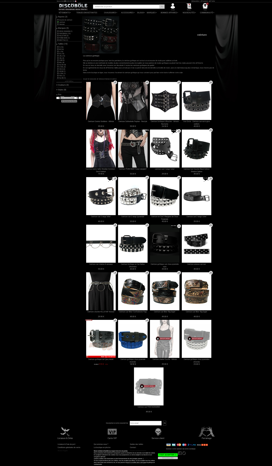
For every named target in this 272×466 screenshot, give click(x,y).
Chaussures (110, 12)
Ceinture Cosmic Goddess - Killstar (101, 121)
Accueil (85, 79)
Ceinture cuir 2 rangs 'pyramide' (132, 217)
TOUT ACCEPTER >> (167, 455)
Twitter (212, 1)
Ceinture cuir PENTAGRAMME (149, 407)
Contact (133, 447)
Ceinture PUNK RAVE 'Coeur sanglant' (133, 169)
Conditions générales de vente (69, 447)
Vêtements (64, 12)
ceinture (114, 79)
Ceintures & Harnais (104, 79)
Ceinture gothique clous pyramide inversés (132, 360)
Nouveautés (189, 12)
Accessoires (127, 12)
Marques (151, 12)
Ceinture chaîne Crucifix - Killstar (165, 359)
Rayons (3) (61, 17)
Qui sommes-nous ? (101, 444)
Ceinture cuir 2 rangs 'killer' (101, 217)
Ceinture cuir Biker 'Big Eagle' (164, 312)
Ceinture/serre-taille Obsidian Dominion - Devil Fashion (101, 170)
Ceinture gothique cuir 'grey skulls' (101, 359)
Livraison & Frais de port (66, 444)
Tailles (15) (61, 44)
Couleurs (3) (62, 85)
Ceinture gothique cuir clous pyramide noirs (165, 265)
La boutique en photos (102, 447)
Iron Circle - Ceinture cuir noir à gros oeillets (196, 122)
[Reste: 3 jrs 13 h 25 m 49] (101, 338)
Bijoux (140, 12)
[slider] (62, 97)
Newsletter (196, 1)
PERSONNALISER (168, 458)
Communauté (206, 12)
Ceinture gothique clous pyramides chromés (197, 360)
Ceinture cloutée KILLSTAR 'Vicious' (101, 312)
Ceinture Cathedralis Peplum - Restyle (133, 121)
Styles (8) (61, 90)
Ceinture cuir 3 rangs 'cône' (197, 217)
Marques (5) (62, 28)
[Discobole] (73, 6)
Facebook (205, 1)
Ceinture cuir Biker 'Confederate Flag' (133, 312)
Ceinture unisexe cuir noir (196, 264)
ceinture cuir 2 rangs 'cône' (165, 169)
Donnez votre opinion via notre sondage (181, 449)
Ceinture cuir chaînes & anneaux (101, 264)
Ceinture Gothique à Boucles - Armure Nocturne (165, 122)
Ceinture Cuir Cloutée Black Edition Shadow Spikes (197, 170)
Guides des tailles (136, 444)
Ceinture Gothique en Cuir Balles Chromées (133, 265)
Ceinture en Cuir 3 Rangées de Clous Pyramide (164, 218)
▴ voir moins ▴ (69, 81)
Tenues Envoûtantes (86, 12)
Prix (58, 94)
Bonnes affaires (169, 12)
